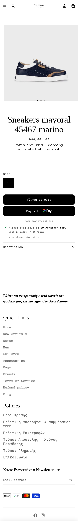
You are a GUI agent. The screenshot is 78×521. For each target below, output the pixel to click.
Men (6, 347)
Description (13, 246)
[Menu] (4, 6)
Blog (7, 394)
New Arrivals (15, 334)
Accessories (14, 361)
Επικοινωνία (15, 457)
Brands (9, 374)
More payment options (39, 221)
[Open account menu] (64, 6)
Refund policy (16, 387)
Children (11, 354)
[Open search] (13, 6)
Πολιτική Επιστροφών (24, 433)
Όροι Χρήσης (15, 415)
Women (8, 340)
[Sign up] (71, 480)
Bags (7, 367)
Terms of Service (19, 381)
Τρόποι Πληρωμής (19, 451)
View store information (24, 237)
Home (7, 327)
